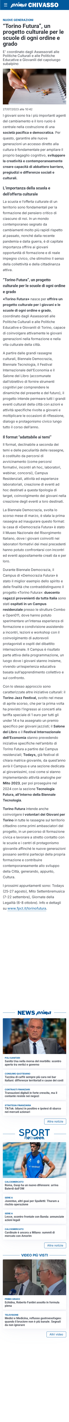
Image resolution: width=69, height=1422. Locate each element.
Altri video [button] (56, 1334)
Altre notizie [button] (55, 1121)
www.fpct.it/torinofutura (26, 908)
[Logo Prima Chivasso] (34, 5)
